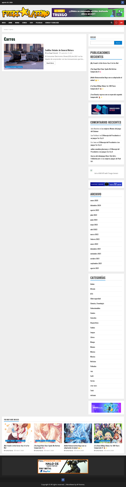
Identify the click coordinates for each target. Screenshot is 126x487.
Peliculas (39, 23)
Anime (10, 23)
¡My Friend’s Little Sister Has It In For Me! (104, 63)
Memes (92, 347)
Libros (92, 337)
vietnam (93, 395)
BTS (91, 294)
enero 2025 (94, 200)
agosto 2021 (94, 268)
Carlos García (9, 450)
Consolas (93, 318)
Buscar (93, 37)
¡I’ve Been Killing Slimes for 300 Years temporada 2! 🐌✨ (107, 447)
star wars (93, 386)
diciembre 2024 (95, 205)
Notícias (20, 67)
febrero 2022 (95, 239)
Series (92, 381)
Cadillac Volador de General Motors (24, 56)
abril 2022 (93, 229)
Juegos (92, 332)
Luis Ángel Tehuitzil (52, 53)
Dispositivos (94, 323)
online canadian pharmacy (99, 149)
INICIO (4, 23)
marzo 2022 (94, 234)
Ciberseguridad (95, 298)
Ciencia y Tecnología (52, 23)
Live (121, 23)
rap (91, 371)
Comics (24, 23)
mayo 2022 (94, 224)
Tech (92, 390)
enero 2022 (94, 244)
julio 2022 (93, 215)
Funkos (92, 327)
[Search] (111, 22)
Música (92, 352)
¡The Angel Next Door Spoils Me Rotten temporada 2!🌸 (47, 447)
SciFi (31, 23)
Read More (51, 63)
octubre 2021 (94, 258)
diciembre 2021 (95, 249)
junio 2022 (93, 220)
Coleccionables (95, 308)
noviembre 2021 (95, 254)
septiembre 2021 (96, 263)
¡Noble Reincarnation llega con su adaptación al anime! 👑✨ (75, 447)
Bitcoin (92, 289)
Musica (92, 356)
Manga (17, 23)
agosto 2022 (94, 210)
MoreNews (70, 484)
